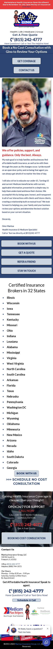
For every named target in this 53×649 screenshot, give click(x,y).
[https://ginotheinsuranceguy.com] (26, 20)
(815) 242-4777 (13, 564)
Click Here (26, 7)
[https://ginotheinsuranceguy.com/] (26, 612)
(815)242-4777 (32, 233)
